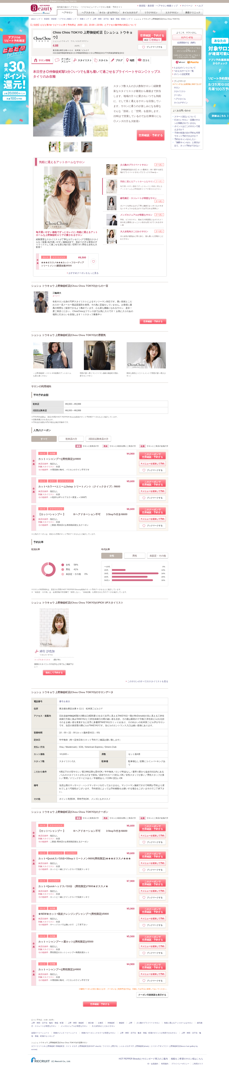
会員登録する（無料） (187, 42)
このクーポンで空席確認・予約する (152, 455)
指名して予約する (54, 672)
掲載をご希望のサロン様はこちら (187, 1059)
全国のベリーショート (40, 1033)
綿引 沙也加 (47, 651)
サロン (177, 87)
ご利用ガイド (197, 1064)
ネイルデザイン (181, 102)
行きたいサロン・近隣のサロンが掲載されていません (187, 121)
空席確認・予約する (152, 37)
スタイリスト (180, 91)
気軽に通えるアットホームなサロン (178, 1023)
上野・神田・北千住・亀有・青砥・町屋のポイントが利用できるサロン (148, 1033)
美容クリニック (192, 12)
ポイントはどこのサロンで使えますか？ (187, 128)
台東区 (100, 1023)
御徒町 (121, 1023)
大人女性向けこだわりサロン (103, 1026)
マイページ (187, 5)
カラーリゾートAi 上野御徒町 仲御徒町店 (47, 1046)
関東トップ (84, 19)
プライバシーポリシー (180, 1064)
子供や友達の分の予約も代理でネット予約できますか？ (187, 134)
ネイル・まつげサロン (109, 12)
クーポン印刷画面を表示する (152, 995)
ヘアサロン (67, 12)
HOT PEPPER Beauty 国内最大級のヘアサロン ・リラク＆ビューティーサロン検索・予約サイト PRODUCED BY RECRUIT (42, 9)
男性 (134, 555)
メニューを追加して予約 (153, 463)
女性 (111, 555)
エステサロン (171, 12)
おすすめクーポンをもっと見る (84, 273)
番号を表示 (64, 701)
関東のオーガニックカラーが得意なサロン (99, 1033)
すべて (44, 439)
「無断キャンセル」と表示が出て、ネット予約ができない (187, 144)
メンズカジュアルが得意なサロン (74, 1026)
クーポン (178, 95)
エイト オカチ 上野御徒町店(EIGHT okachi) (83, 1046)
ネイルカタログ (130, 12)
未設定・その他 (158, 555)
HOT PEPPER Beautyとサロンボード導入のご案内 (143, 1059)
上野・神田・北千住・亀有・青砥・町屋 (47, 1023)
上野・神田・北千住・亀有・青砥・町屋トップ (111, 19)
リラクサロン (151, 12)
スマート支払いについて (185, 116)
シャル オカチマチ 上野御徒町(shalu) (134, 1046)
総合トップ (35, 19)
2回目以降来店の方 (98, 439)
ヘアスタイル (88, 12)
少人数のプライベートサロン (148, 1023)
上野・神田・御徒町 (76, 1023)
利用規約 (164, 1064)
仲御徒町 (111, 1023)
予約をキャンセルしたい (185, 139)
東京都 (91, 1023)
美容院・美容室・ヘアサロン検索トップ (158, 5)
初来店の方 (71, 439)
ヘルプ (200, 5)
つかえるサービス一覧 (184, 71)
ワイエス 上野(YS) (110, 1046)
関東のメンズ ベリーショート (65, 1033)
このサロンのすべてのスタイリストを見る (147, 681)
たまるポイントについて (185, 67)
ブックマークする (154, 47)
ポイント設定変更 (182, 74)
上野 (130, 1023)
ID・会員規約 (152, 1064)
